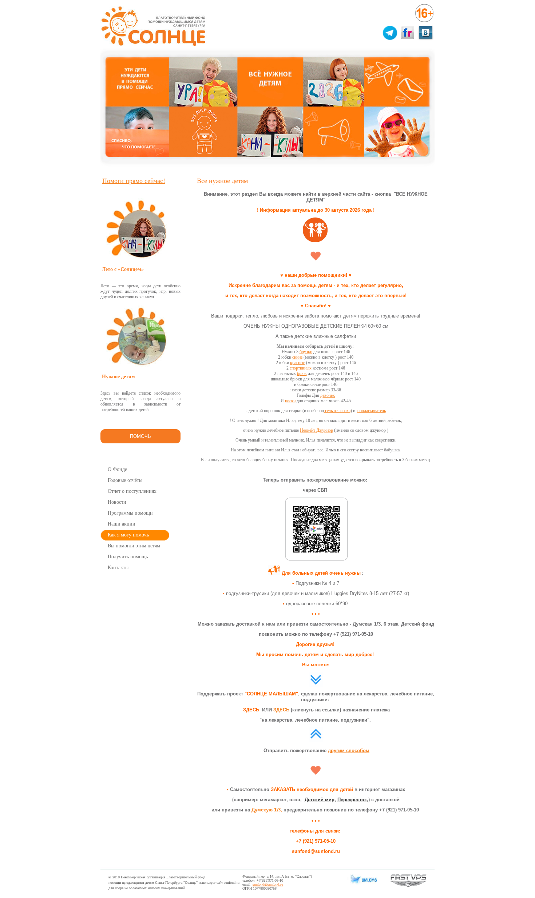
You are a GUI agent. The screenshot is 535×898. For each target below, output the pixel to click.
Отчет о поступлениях (132, 491)
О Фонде (117, 469)
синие (297, 357)
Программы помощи (130, 513)
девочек (327, 395)
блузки (306, 351)
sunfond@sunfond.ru (268, 884)
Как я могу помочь (128, 535)
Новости (117, 502)
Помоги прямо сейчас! (133, 180)
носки (290, 400)
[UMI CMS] (362, 883)
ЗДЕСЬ (251, 710)
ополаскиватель (371, 410)
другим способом (348, 750)
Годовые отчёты (125, 480)
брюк (302, 373)
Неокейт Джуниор (316, 430)
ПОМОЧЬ (140, 436)
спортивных (301, 368)
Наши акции (121, 524)
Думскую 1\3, (266, 810)
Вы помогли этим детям (134, 545)
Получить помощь (128, 556)
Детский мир (319, 799)
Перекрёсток (352, 799)
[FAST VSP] (408, 885)
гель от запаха (337, 410)
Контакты (118, 567)
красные (297, 362)
